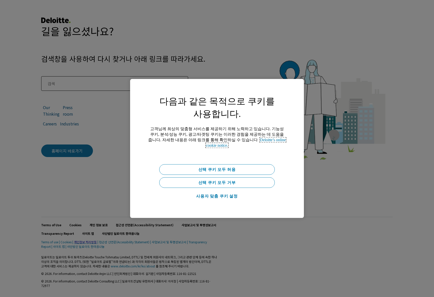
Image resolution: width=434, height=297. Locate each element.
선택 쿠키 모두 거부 (217, 182)
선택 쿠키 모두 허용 (217, 169)
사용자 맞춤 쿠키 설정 (217, 196)
